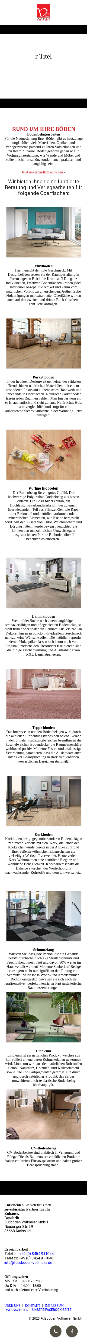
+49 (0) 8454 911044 (36, 1253)
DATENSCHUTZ (16, 1310)
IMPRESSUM (54, 1305)
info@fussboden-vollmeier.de (28, 1262)
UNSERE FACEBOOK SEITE (51, 1310)
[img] (43, 12)
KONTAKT (32, 1305)
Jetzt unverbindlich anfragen (42, 172)
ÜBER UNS (12, 1305)
